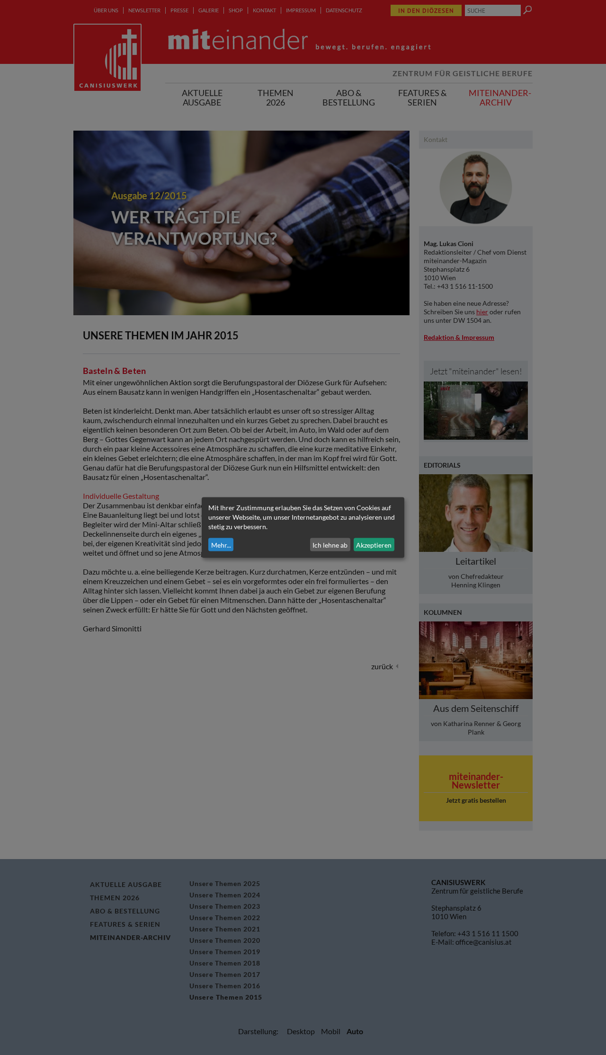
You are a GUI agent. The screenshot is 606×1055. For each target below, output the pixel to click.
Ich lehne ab (330, 545)
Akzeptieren (374, 545)
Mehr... (221, 545)
